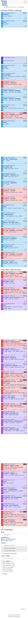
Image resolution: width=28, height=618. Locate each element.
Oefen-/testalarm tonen (8, 563)
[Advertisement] (14, 42)
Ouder (23, 609)
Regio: (3, 532)
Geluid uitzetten (7, 569)
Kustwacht (10, 540)
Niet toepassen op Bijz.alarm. (10, 553)
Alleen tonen (8, 561)
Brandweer (5, 539)
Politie (4, 540)
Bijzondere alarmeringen (10, 7)
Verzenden (4, 574)
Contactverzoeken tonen (9, 565)
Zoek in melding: (5, 556)
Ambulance (13, 539)
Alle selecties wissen (8, 571)
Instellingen (21, 7)
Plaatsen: (3, 543)
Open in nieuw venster (8, 567)
